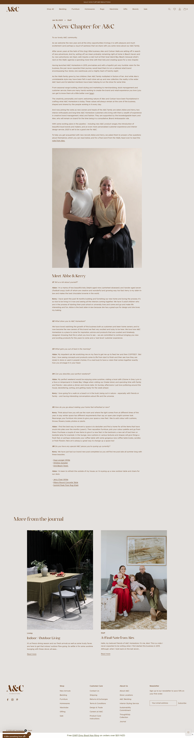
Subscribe (182, 703)
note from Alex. (58, 141)
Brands (135, 9)
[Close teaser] (25, 730)
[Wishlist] (174, 9)
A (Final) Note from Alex (117, 637)
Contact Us (94, 691)
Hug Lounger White (61, 460)
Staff (69, 20)
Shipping (93, 695)
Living (29, 633)
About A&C (124, 691)
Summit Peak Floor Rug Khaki (65, 485)
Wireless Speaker (60, 463)
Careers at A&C (96, 712)
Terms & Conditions (98, 703)
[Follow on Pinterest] (17, 699)
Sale (145, 9)
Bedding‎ (63, 695)
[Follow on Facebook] (7, 699)
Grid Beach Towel (60, 466)
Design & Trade (96, 708)
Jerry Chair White (60, 479)
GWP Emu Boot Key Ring (85, 735)
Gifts (125, 9)
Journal (123, 722)
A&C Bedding (125, 699)
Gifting (62, 712)
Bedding (62, 9)
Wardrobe (114, 9)
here (91, 93)
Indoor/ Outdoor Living (43, 638)
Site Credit (28, 730)
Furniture (75, 9)
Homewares (90, 9)
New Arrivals (65, 691)
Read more (31, 654)
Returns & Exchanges (99, 699)
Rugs (102, 9)
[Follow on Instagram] (12, 699)
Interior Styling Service (129, 703)
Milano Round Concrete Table (65, 482)
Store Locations (126, 695)
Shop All (50, 9)
